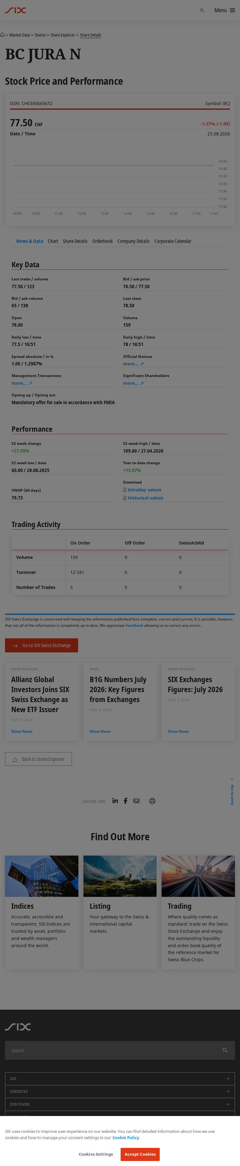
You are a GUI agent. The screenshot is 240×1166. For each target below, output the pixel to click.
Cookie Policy (125, 1137)
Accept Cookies (140, 1154)
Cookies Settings (96, 1154)
